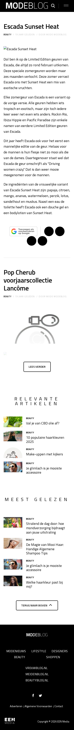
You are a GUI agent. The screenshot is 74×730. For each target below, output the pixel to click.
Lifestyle (38, 651)
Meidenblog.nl (37, 674)
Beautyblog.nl (36, 680)
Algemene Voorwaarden (38, 706)
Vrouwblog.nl (36, 668)
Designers (60, 651)
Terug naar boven (34, 605)
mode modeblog (56, 34)
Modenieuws (16, 651)
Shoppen (53, 657)
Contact (58, 706)
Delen (49, 231)
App (42, 241)
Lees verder (37, 367)
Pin (31, 241)
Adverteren (16, 706)
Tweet (60, 231)
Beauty (7, 34)
